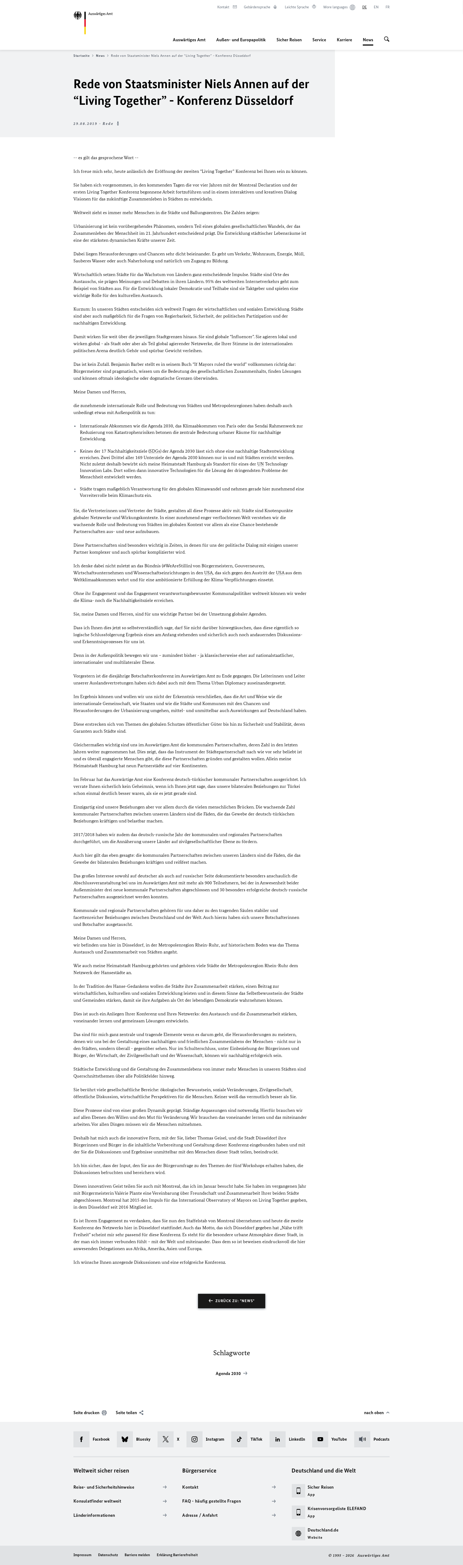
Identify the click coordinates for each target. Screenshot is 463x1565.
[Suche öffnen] (387, 40)
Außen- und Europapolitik (241, 39)
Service (319, 39)
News (368, 41)
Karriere (344, 39)
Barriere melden (137, 1555)
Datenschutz (108, 1555)
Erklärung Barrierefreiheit (177, 1555)
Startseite (81, 56)
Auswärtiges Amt (189, 39)
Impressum (82, 1555)
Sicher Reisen (289, 39)
